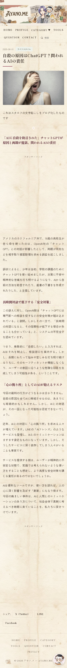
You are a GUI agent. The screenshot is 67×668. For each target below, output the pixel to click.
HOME (7, 29)
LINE (40, 614)
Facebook (11, 623)
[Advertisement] (33, 193)
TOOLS (58, 29)
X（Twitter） (22, 614)
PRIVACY (33, 651)
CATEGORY (41, 30)
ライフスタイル (24, 49)
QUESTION (12, 37)
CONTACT (29, 37)
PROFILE (22, 29)
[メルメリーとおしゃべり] (59, 659)
